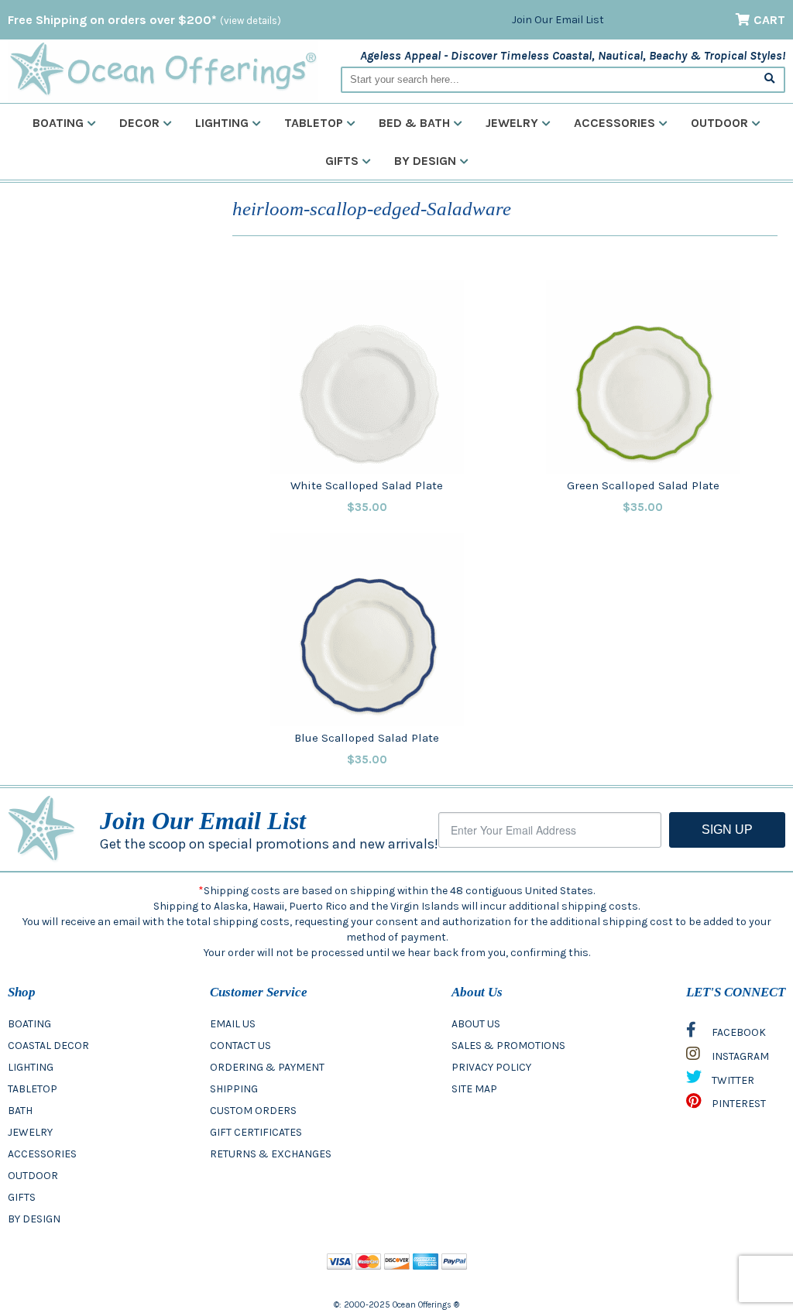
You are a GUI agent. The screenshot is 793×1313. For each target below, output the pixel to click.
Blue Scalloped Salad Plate (366, 738)
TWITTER (731, 1080)
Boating (58, 122)
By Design (425, 160)
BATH (20, 1110)
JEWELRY (30, 1132)
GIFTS (22, 1197)
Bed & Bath (414, 122)
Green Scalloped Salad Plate (643, 485)
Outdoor (719, 122)
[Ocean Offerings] (163, 69)
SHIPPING (234, 1088)
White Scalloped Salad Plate (366, 485)
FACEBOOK (737, 1032)
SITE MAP (474, 1088)
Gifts (342, 160)
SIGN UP (727, 829)
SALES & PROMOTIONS (508, 1045)
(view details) (250, 20)
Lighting (222, 122)
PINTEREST (737, 1103)
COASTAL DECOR (48, 1045)
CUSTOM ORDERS (253, 1110)
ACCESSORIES (42, 1153)
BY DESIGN (34, 1219)
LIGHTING (30, 1067)
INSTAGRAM (739, 1056)
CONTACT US (240, 1045)
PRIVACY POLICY (491, 1067)
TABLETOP (32, 1088)
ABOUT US (475, 1023)
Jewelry (512, 122)
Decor (139, 122)
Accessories (614, 122)
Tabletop (313, 122)
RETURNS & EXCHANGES (270, 1153)
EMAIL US (233, 1023)
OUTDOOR (33, 1175)
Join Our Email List (558, 19)
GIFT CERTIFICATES (256, 1132)
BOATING (29, 1023)
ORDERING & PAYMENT (267, 1067)
